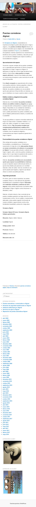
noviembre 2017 (7, 415)
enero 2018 (6, 411)
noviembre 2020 (7, 359)
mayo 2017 (6, 426)
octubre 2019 (6, 383)
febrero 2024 (6, 340)
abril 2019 (5, 393)
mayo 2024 (6, 334)
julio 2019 (5, 389)
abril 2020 (5, 371)
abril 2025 (5, 318)
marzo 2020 (6, 373)
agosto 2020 (6, 365)
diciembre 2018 (7, 395)
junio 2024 (6, 332)
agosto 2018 (6, 403)
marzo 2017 (6, 430)
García (18, 39)
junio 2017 (6, 424)
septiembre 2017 (7, 418)
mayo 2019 (6, 391)
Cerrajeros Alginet (7, 15)
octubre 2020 (6, 361)
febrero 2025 (6, 322)
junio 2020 (6, 367)
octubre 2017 (6, 417)
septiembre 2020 (7, 363)
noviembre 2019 (7, 381)
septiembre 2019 (7, 385)
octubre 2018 (6, 399)
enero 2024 (6, 342)
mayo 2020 (6, 369)
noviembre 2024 (7, 326)
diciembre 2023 (7, 344)
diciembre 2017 (7, 412)
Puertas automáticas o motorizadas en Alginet (16, 303)
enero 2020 (6, 377)
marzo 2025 (6, 320)
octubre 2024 (6, 328)
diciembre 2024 (7, 324)
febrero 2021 (6, 354)
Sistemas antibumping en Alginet (12, 307)
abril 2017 (5, 428)
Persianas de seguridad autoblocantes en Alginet (17, 305)
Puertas (12, 286)
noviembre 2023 (7, 346)
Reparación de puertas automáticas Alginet (15, 311)
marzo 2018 (6, 407)
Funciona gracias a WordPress (18, 503)
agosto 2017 (6, 420)
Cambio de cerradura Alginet (10, 18)
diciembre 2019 (7, 379)
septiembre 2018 (7, 401)
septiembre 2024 (7, 330)
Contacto (22, 18)
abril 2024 (5, 336)
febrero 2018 (6, 409)
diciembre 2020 (7, 357)
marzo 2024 (6, 338)
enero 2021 (6, 356)
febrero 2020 (6, 375)
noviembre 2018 (7, 397)
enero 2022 (6, 350)
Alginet (17, 51)
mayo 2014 (6, 434)
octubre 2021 (6, 352)
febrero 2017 (6, 432)
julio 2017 (5, 422)
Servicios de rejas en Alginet (11, 309)
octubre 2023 (6, 348)
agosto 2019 (6, 387)
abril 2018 (5, 405)
